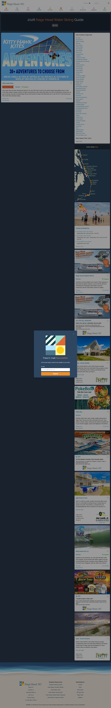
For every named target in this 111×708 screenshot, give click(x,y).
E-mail (43, 366)
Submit (55, 374)
